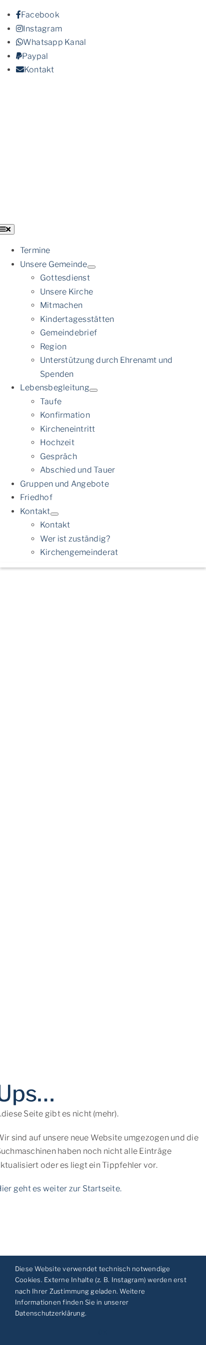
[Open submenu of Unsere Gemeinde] (92, 267)
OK (103, 1332)
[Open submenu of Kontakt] (54, 514)
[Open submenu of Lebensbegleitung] (94, 390)
